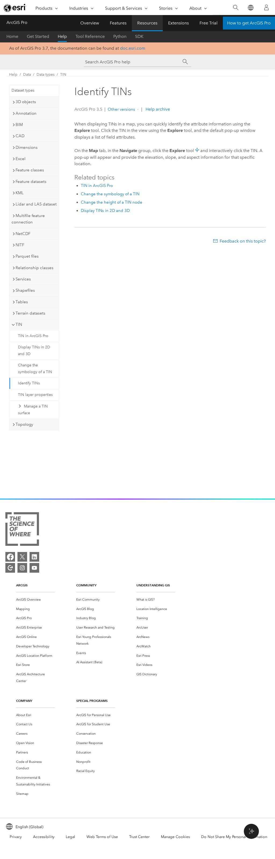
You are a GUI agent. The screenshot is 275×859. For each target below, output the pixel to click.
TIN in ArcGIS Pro (33, 336)
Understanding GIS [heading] (153, 585)
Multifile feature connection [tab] (28, 219)
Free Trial (209, 23)
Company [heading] (24, 701)
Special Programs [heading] (92, 701)
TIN (63, 74)
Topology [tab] (24, 424)
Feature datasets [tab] (31, 181)
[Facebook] (10, 557)
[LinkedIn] (34, 557)
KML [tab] (20, 192)
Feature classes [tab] (30, 170)
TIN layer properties (35, 394)
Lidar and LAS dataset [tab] (36, 204)
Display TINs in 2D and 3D (34, 350)
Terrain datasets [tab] (30, 313)
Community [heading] (86, 585)
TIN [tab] (19, 324)
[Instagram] (22, 568)
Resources (147, 23)
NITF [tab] (20, 245)
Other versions (121, 109)
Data (27, 74)
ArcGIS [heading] (22, 585)
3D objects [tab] (26, 101)
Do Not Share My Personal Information (234, 837)
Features (118, 23)
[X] (22, 557)
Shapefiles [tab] (25, 290)
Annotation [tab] (26, 113)
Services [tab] (23, 279)
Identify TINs (29, 383)
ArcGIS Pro (16, 22)
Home (12, 36)
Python (119, 36)
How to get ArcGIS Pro (249, 23)
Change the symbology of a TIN (35, 368)
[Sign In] (266, 7)
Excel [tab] (21, 158)
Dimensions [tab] (27, 147)
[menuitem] (35, 599)
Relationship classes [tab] (34, 267)
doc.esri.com (132, 48)
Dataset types (23, 90)
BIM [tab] (19, 124)
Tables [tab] (22, 301)
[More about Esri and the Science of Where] (22, 530)
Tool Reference (90, 36)
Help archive (157, 109)
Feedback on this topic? (243, 241)
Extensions (178, 23)
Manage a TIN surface (33, 409)
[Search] (235, 7)
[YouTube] (34, 568)
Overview (89, 23)
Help (62, 36)
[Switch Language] (250, 7)
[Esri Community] (10, 568)
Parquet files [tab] (27, 256)
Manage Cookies (175, 837)
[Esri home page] (15, 7)
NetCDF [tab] (23, 233)
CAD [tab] (20, 135)
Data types (46, 74)
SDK (139, 36)
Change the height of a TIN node (111, 202)
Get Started (38, 36)
